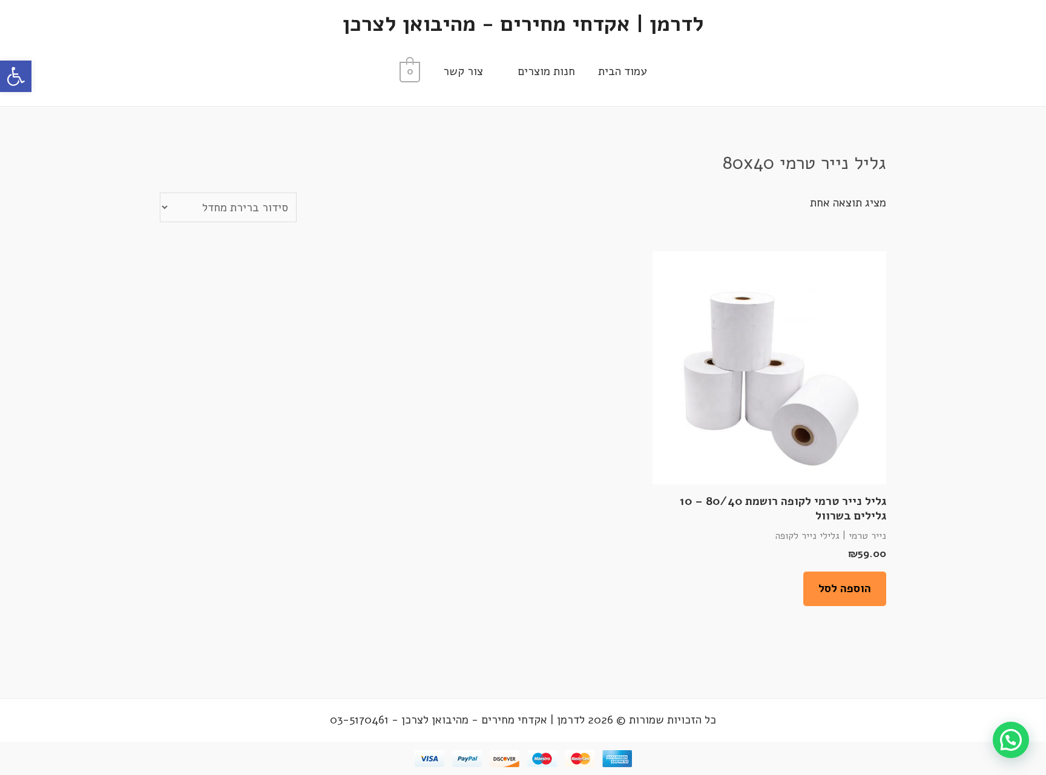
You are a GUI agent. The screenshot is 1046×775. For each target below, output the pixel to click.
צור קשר (463, 71)
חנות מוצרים (546, 71)
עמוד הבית (622, 71)
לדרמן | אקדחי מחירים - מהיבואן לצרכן (523, 24)
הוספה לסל (844, 588)
